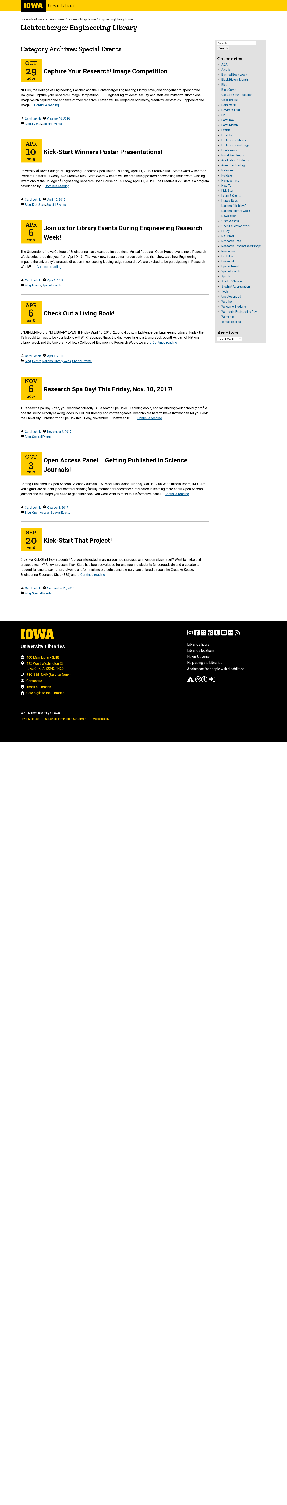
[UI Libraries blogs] (237, 635)
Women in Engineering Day (239, 311)
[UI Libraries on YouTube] (224, 635)
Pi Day (225, 231)
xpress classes (231, 321)
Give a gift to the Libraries (45, 693)
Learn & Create (231, 195)
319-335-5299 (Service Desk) (48, 675)
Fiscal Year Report (233, 155)
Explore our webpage (235, 145)
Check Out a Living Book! (79, 313)
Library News (229, 200)
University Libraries (63, 5)
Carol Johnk (33, 118)
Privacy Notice (30, 718)
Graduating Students (235, 160)
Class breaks (229, 100)
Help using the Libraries (204, 663)
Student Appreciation (235, 286)
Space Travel (230, 266)
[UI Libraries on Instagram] (190, 635)
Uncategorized (231, 296)
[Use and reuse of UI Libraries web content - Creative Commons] (201, 681)
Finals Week (229, 150)
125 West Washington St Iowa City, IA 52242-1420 (45, 666)
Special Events (52, 123)
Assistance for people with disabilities (215, 669)
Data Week (228, 105)
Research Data (231, 241)
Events (36, 123)
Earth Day (227, 120)
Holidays (227, 175)
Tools (225, 291)
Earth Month (229, 125)
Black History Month (234, 79)
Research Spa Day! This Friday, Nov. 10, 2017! (108, 389)
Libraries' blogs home (82, 19)
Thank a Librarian (38, 687)
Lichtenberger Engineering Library (79, 27)
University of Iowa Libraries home (43, 19)
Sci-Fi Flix (227, 256)
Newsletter (228, 216)
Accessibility (101, 718)
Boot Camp (228, 89)
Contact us (34, 681)
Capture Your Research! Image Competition (106, 71)
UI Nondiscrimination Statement (66, 718)
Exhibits (226, 135)
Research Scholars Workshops (241, 246)
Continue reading (46, 105)
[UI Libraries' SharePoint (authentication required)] (212, 681)
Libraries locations (201, 651)
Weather (227, 301)
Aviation (226, 69)
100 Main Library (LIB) (42, 658)
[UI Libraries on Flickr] (230, 635)
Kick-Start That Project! (78, 540)
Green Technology (233, 165)
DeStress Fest (230, 110)
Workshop (228, 316)
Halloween (228, 170)
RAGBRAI (227, 236)
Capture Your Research (236, 94)
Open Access (41, 512)
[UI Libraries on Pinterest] (210, 635)
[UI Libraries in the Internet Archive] (190, 681)
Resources (228, 251)
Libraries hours (198, 644)
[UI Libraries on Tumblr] (217, 635)
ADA (224, 64)
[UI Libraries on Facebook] (197, 635)
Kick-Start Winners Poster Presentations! (103, 152)
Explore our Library (233, 140)
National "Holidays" (233, 205)
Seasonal (227, 261)
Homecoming (230, 180)
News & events (198, 657)
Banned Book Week (234, 74)
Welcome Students (234, 306)
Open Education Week (235, 226)
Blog (28, 123)
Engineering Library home (116, 19)
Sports (225, 276)
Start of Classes (232, 281)
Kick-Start (38, 204)
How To (226, 185)
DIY (223, 115)
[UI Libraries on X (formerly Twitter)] (203, 635)
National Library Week (56, 361)
